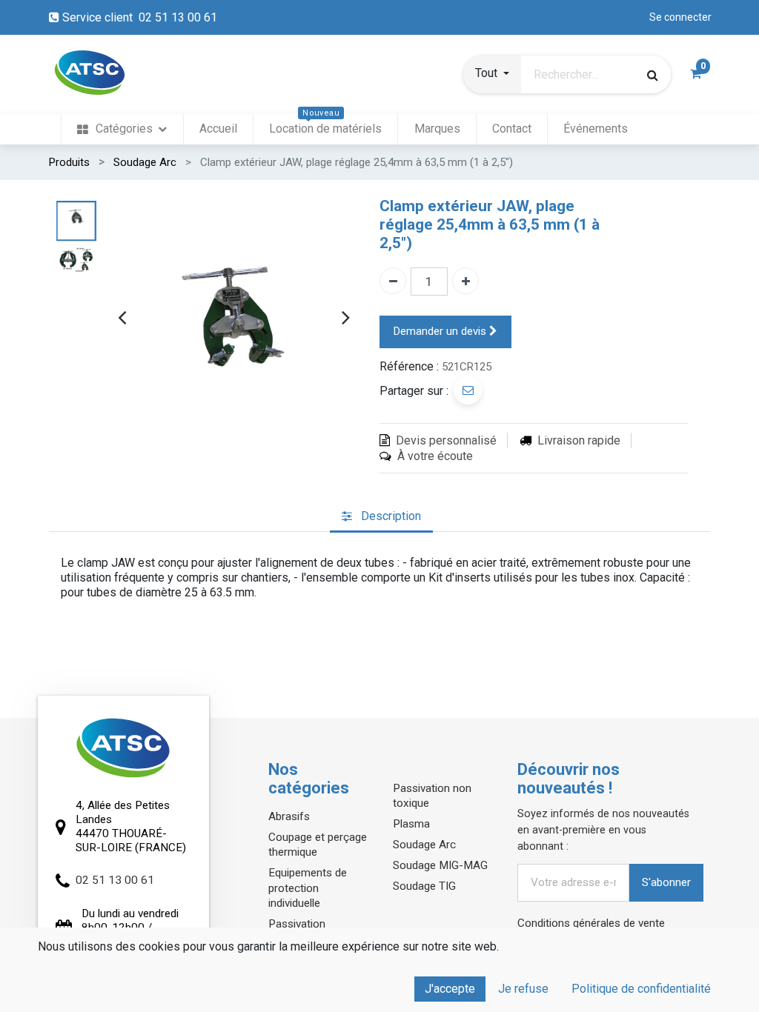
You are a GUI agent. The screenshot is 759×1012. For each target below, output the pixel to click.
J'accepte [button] (450, 989)
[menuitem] (122, 129)
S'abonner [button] (666, 882)
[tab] (381, 517)
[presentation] (121, 317)
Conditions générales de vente (591, 923)
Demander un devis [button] (441, 331)
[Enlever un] (393, 280)
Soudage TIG (424, 886)
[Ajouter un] (465, 280)
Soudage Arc (144, 162)
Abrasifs (289, 816)
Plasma (411, 823)
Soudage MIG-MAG (440, 865)
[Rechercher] (652, 75)
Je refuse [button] (523, 989)
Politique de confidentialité (641, 989)
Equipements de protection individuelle (307, 887)
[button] (492, 75)
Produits (69, 162)
